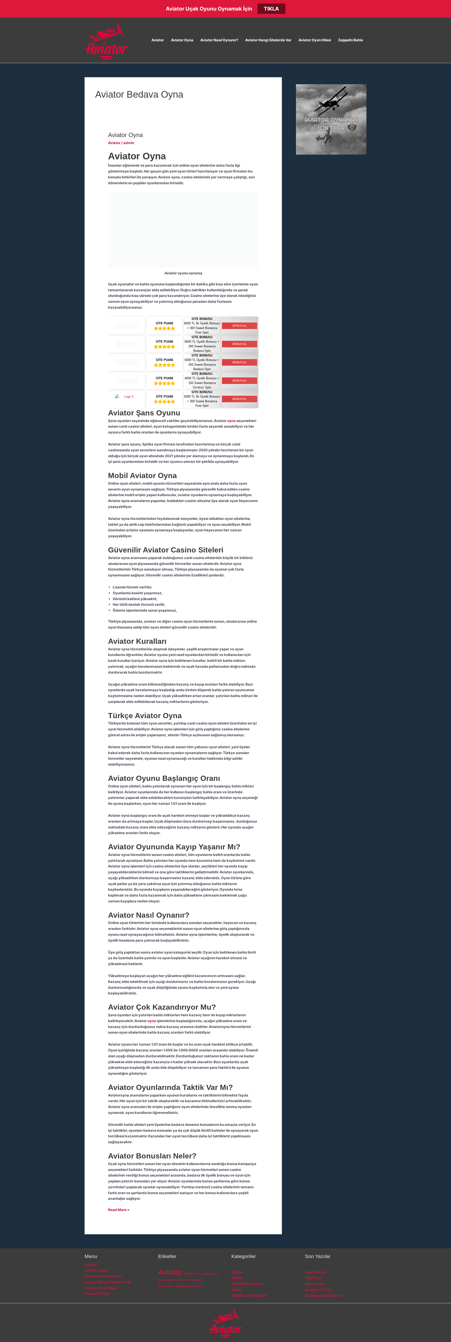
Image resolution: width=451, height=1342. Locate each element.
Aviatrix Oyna (166, 1286)
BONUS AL (240, 325)
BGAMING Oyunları (247, 1283)
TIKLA (271, 9)
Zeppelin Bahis (350, 40)
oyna (231, 420)
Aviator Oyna (182, 40)
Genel (236, 1289)
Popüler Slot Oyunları (249, 1295)
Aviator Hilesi (210, 1273)
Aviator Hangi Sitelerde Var (268, 40)
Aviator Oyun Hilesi (315, 40)
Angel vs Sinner (318, 1289)
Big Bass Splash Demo (323, 1295)
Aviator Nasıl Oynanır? (219, 40)
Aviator (158, 40)
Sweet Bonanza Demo (189, 1286)
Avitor (236, 1278)
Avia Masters (316, 1272)
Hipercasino (315, 1283)
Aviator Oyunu (194, 1279)
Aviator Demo (192, 1273)
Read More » (118, 1210)
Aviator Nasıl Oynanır (170, 1279)
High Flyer (313, 1278)
